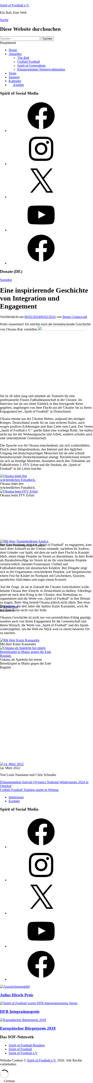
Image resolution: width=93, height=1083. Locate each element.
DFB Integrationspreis (19, 1011)
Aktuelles (15, 54)
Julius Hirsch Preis (16, 995)
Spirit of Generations (31, 65)
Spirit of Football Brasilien (27, 1045)
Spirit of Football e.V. (14, 5)
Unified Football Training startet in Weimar (29, 790)
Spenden (6, 280)
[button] (46, 1081)
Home (13, 50)
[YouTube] (41, 230)
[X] (41, 197)
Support (14, 77)
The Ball (23, 58)
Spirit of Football (20, 1049)
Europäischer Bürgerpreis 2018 (28, 1028)
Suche (4, 20)
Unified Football (28, 61)
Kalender (15, 81)
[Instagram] (41, 164)
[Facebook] (41, 130)
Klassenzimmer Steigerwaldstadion (41, 69)
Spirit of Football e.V (23, 1053)
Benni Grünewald (75, 317)
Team (12, 73)
